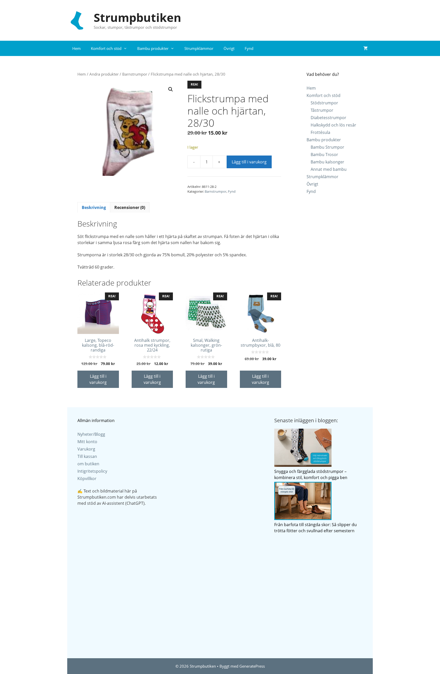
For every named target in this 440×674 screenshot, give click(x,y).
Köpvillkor (87, 478)
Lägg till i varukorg (249, 162)
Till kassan (87, 456)
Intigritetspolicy (92, 471)
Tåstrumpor (322, 110)
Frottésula (320, 132)
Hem (76, 48)
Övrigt (229, 48)
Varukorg (86, 449)
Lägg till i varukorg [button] (98, 379)
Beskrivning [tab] (94, 207)
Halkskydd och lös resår (333, 125)
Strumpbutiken (137, 17)
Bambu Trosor (324, 154)
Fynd (249, 48)
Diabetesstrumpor (328, 117)
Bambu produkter (153, 48)
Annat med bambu (329, 169)
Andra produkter (104, 74)
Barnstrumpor (134, 74)
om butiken (88, 464)
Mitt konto (87, 441)
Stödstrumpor (324, 103)
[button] (170, 89)
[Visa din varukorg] (365, 48)
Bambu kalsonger (327, 162)
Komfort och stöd (106, 48)
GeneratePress (252, 666)
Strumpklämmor (198, 48)
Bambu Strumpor (327, 147)
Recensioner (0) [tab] (129, 207)
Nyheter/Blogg (91, 434)
